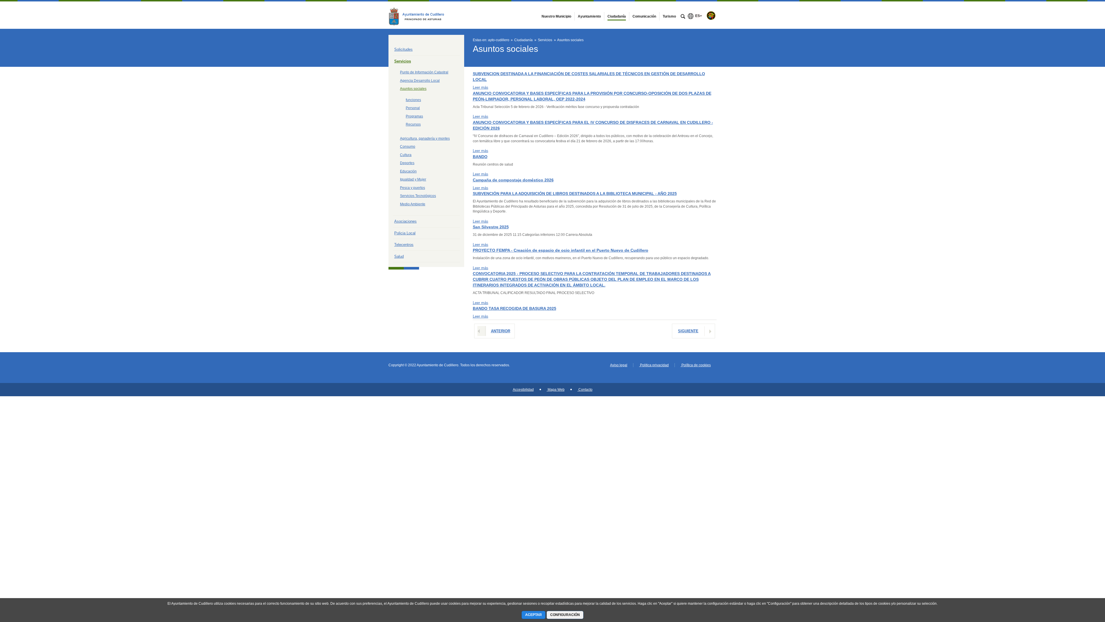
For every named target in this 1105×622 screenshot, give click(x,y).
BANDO (480, 156)
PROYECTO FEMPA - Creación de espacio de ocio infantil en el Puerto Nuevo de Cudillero (560, 250)
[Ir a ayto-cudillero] (420, 15)
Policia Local (405, 233)
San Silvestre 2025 (491, 227)
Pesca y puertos (412, 188)
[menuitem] (556, 16)
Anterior (500, 331)
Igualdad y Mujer (413, 179)
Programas (414, 116)
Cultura (405, 155)
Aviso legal (618, 365)
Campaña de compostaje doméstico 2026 (513, 180)
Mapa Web (556, 390)
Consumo (407, 147)
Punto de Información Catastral (424, 72)
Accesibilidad (523, 390)
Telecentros (404, 244)
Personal (413, 108)
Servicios (402, 61)
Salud (399, 256)
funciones (413, 100)
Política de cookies (696, 365)
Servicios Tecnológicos (418, 196)
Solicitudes (403, 49)
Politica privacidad (654, 365)
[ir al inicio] (1082, 587)
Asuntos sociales (413, 89)
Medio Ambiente (412, 204)
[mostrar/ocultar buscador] (682, 17)
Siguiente (688, 331)
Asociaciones (405, 221)
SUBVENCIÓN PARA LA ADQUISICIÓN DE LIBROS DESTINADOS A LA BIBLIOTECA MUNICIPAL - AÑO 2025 (575, 193)
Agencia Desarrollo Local (420, 81)
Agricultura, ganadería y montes (425, 138)
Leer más (480, 87)
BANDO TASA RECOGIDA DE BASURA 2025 (514, 308)
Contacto (585, 390)
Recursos (413, 124)
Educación (408, 171)
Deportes (407, 163)
